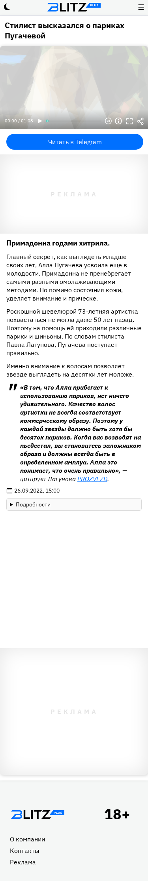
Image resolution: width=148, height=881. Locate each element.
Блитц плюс (74, 7)
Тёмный (7, 7)
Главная (37, 814)
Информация (118, 121)
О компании (27, 839)
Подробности (33, 504)
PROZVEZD (92, 479)
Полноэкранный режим (129, 121)
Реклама (23, 862)
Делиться (140, 121)
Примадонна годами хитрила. (58, 242)
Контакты (24, 850)
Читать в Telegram (75, 142)
